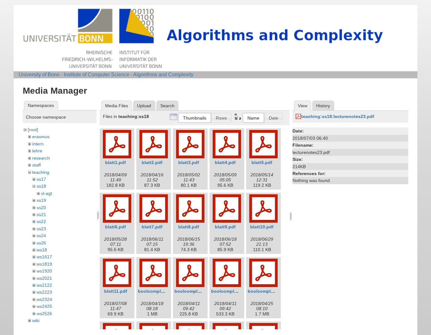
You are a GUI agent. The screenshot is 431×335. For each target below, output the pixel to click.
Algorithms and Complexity (163, 74)
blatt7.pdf (152, 226)
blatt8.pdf (188, 226)
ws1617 (44, 256)
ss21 (41, 214)
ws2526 (44, 313)
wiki (35, 320)
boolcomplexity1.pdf (160, 291)
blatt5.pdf (261, 162)
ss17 (41, 179)
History (323, 105)
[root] (33, 129)
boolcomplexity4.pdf (270, 291)
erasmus (41, 136)
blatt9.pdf (225, 226)
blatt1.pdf (115, 162)
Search (167, 105)
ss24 (41, 235)
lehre (37, 150)
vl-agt (46, 193)
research (41, 158)
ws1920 (44, 270)
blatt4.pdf (225, 162)
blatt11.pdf (115, 291)
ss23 (41, 228)
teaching (40, 172)
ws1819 (44, 264)
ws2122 (44, 285)
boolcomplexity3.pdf (233, 291)
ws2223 (44, 292)
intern (38, 143)
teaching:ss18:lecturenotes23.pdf (337, 116)
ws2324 (44, 299)
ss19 (41, 200)
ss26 (41, 242)
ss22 (41, 221)
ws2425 (44, 306)
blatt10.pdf (262, 226)
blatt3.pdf (188, 162)
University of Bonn (39, 74)
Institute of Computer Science (96, 74)
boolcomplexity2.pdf (196, 291)
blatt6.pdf (115, 226)
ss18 (41, 186)
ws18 (42, 249)
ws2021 (44, 278)
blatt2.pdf (152, 162)
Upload (144, 105)
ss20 (41, 207)
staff (36, 165)
